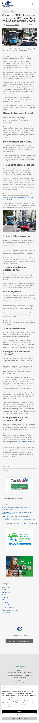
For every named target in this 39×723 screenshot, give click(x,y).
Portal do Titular (19, 683)
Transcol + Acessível (19, 678)
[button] (36, 4)
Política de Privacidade (19, 718)
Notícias (5, 602)
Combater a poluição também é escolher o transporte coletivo (17, 508)
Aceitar (19, 711)
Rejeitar (19, 715)
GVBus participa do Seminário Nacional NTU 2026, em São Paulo (17, 513)
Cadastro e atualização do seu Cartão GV (19, 672)
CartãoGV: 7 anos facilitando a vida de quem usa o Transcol (19, 520)
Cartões (19, 670)
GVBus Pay (19, 680)
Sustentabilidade (8, 607)
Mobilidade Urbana (9, 600)
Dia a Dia (5, 597)
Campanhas (6, 592)
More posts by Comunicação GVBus (19, 641)
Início (4, 49)
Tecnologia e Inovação (10, 610)
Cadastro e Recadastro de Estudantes (19, 675)
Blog (5, 11)
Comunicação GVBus (12, 25)
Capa (13, 11)
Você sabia (6, 612)
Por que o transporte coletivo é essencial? (16, 516)
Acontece (5, 587)
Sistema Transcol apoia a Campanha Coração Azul (19, 523)
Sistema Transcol (8, 605)
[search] (32, 4)
